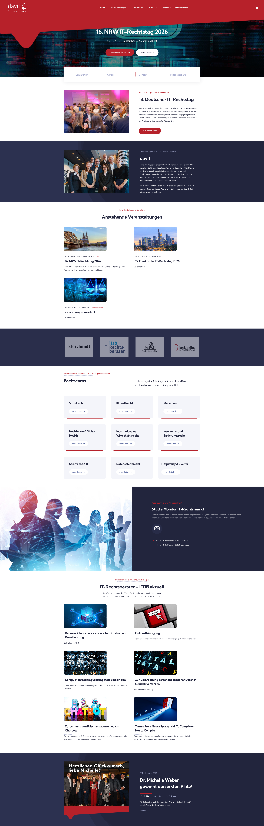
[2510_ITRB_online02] (85, 651)
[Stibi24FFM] (155, 228)
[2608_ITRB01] (155, 605)
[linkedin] (257, 8)
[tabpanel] (167, 803)
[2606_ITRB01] (85, 698)
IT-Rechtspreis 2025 (148, 773)
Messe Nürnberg (97, 307)
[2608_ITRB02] (85, 605)
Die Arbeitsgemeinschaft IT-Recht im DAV (158, 151)
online (97, 256)
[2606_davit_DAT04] (155, 651)
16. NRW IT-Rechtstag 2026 (83, 261)
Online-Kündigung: (147, 633)
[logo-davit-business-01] (17, 3)
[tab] (146, 796)
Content (143, 74)
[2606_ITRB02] (155, 698)
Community (81, 74)
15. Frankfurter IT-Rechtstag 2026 (157, 261)
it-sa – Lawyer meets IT (80, 312)
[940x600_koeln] (85, 228)
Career (110, 74)
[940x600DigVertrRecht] (85, 278)
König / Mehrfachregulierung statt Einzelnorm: (95, 679)
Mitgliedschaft (178, 74)
